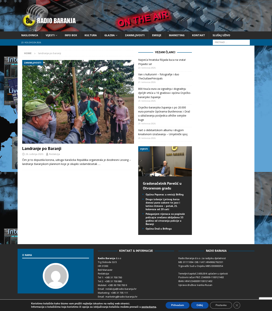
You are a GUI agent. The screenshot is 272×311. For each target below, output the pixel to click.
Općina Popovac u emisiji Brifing (165, 194)
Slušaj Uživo (221, 35)
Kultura (91, 35)
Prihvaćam (177, 305)
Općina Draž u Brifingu (159, 228)
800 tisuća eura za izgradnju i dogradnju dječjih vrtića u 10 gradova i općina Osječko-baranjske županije (164, 93)
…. (99, 164)
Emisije (156, 35)
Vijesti (50, 35)
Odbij (200, 305)
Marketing (176, 35)
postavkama (149, 307)
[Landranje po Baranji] (78, 102)
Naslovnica (29, 35)
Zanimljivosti (135, 35)
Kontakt (198, 35)
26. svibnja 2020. (35, 154)
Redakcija (54, 154)
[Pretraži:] (231, 42)
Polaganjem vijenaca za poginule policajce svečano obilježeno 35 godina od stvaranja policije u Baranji (165, 219)
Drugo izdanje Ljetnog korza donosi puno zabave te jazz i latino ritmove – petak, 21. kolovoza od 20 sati (163, 204)
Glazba (109, 35)
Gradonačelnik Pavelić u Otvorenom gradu (162, 186)
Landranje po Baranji (41, 148)
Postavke (221, 305)
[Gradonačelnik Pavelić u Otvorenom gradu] (165, 174)
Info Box (71, 35)
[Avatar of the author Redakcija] (56, 285)
